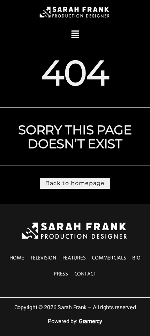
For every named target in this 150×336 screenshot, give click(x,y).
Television (43, 258)
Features (74, 258)
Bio (136, 258)
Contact (85, 274)
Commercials (109, 258)
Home (16, 258)
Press (61, 274)
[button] (75, 34)
